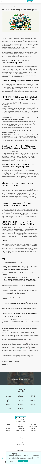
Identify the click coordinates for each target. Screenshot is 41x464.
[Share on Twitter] (5, 364)
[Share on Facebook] (3, 364)
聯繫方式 (8, 430)
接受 (23, 461)
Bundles (33, 432)
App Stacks (33, 430)
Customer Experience (20, 428)
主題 (20, 437)
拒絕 (33, 461)
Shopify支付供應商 (5, 6)
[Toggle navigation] (1, 1)
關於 (8, 426)
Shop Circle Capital (33, 426)
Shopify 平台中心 (20, 444)
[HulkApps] (30, 1)
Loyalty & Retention (20, 430)
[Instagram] (5, 462)
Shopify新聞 (20, 439)
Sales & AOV (20, 426)
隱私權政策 (30, 458)
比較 (20, 440)
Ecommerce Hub (20, 442)
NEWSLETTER (20, 450)
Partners (33, 428)
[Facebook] (3, 462)
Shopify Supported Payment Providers (20, 348)
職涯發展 (8, 428)
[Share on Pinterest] (7, 364)
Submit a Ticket (7, 432)
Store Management (20, 432)
